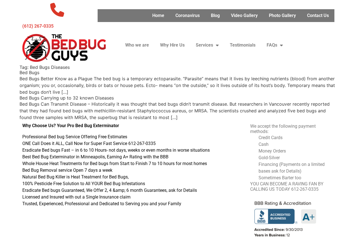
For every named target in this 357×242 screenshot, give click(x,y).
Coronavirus (187, 15)
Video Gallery (244, 15)
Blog (215, 15)
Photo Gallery (282, 15)
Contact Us (318, 15)
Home (158, 15)
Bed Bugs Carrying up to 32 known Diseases (67, 98)
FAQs (272, 45)
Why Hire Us (172, 45)
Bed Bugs (29, 72)
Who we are (137, 45)
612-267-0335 (305, 189)
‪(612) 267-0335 (38, 26)
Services (204, 45)
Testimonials (242, 45)
